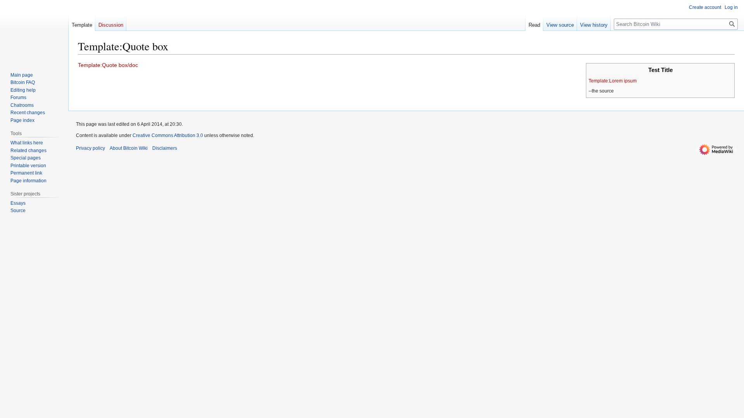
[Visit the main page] (34, 31)
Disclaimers (164, 148)
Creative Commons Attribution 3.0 (168, 135)
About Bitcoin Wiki (129, 148)
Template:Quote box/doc (108, 65)
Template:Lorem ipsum (613, 81)
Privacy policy (90, 148)
